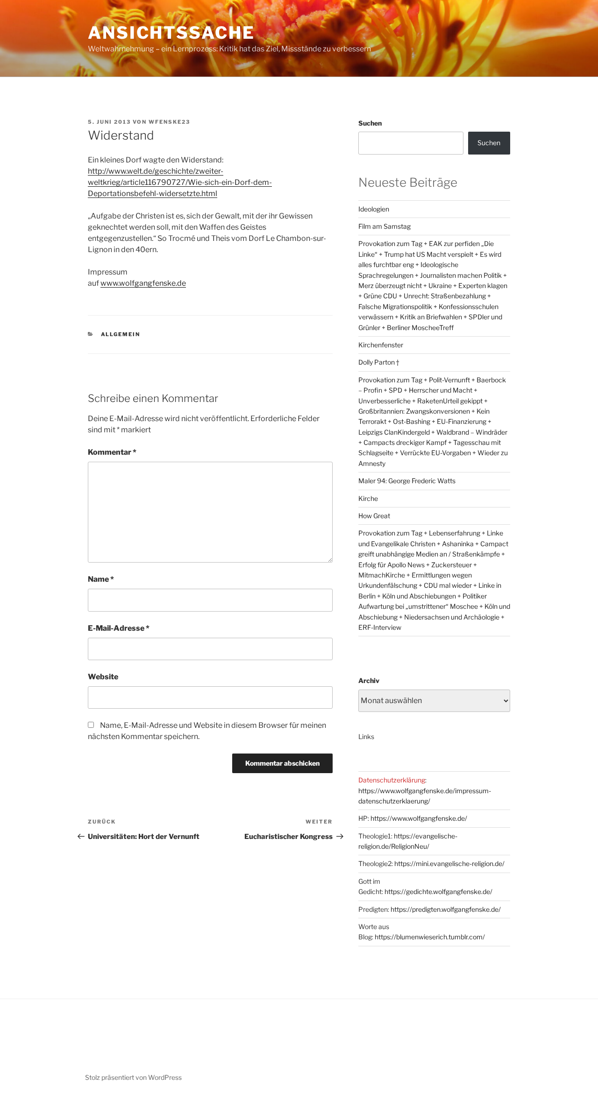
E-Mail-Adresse (119, 628)
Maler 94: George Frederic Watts (407, 481)
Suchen (370, 123)
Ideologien (373, 209)
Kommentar (112, 452)
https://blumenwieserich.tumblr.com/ (430, 937)
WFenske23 (169, 122)
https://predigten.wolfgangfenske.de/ (446, 909)
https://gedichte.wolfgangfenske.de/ (438, 891)
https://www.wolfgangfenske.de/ (418, 818)
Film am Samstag (384, 226)
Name (101, 579)
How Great (374, 516)
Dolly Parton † (378, 362)
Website (103, 676)
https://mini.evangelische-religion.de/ (449, 863)
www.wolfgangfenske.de (143, 283)
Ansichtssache (171, 32)
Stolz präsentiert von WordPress (133, 1077)
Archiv (368, 680)
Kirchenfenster (380, 345)
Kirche (368, 498)
